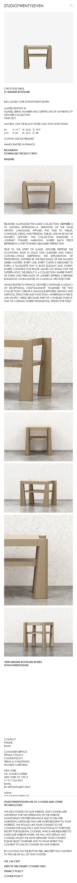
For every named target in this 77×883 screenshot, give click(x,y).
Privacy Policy (13, 871)
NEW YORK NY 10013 (16, 777)
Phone (8, 743)
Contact (10, 739)
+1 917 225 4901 (13, 781)
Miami (7, 793)
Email (7, 746)
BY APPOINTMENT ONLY (17, 787)
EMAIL (7, 784)
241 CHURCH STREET (15, 774)
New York (10, 771)
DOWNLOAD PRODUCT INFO (20, 154)
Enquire (9, 159)
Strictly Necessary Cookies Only (25, 866)
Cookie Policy (13, 876)
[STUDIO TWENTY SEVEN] (23, 5)
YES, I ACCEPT (12, 861)
